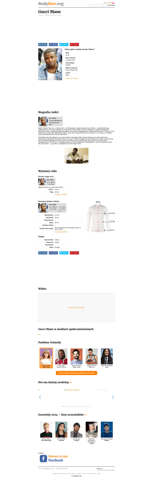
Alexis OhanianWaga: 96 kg (76, 366)
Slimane (76, 439)
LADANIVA (61, 439)
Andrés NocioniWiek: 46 (91, 366)
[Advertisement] (76, 28)
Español (64, 473)
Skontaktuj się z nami (49, 468)
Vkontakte (105, 470)
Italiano (69, 473)
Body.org (51, 3)
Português (78, 473)
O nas (39, 468)
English (54, 473)
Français (84, 473)
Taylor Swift (46, 366)
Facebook (99, 470)
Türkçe (88, 473)
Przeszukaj (111, 5)
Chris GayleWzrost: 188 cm (61, 366)
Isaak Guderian (107, 439)
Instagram (112, 470)
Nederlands (94, 473)
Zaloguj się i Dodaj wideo (77, 307)
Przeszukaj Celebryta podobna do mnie (76, 373)
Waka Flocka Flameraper (107, 366)
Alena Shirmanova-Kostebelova (92, 439)
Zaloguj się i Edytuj (72, 78)
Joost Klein (46, 439)
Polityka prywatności (62, 468)
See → (40, 334)
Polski (98, 473)
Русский (59, 473)
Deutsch (73, 473)
